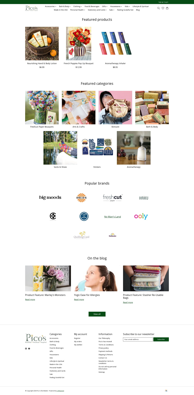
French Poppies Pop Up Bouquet (79, 63)
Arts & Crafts (79, 126)
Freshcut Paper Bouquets (42, 126)
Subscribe (161, 339)
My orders (78, 341)
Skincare (115, 126)
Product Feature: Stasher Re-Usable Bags (143, 296)
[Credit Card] (166, 391)
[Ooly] (141, 216)
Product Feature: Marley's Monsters (45, 295)
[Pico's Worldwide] (31, 8)
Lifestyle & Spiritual (141, 6)
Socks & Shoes (60, 167)
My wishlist (78, 345)
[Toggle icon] (158, 8)
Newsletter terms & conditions (106, 362)
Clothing (53, 345)
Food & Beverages (92, 6)
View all (97, 314)
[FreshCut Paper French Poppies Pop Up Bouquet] (78, 43)
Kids (51, 358)
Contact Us (103, 358)
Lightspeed (60, 391)
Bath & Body (152, 126)
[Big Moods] (50, 198)
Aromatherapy (133, 167)
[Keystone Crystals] (53, 216)
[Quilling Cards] (81, 235)
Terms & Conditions (106, 345)
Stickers (97, 167)
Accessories (54, 338)
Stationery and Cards (57, 371)
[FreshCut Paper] (113, 198)
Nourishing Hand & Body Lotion (42, 63)
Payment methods (105, 351)
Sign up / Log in (163, 2)
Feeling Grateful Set (125, 10)
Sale (51, 374)
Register (77, 338)
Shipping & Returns (106, 354)
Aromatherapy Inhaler (115, 63)
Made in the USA (61, 10)
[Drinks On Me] (81, 198)
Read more (30, 299)
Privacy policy (104, 348)
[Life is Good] (84, 216)
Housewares (54, 354)
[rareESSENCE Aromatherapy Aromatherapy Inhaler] (115, 43)
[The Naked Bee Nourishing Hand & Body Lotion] (42, 43)
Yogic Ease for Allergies (87, 295)
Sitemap (102, 372)
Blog (138, 10)
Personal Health (56, 367)
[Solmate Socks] (113, 235)
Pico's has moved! (105, 341)
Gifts (51, 351)
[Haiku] (144, 198)
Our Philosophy (104, 338)
